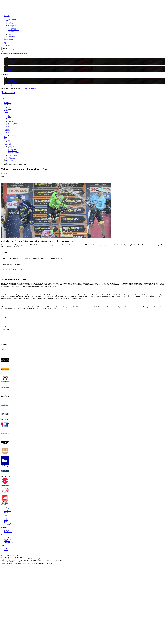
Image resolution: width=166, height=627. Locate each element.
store (5, 42)
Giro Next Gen (12, 31)
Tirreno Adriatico (12, 27)
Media (6, 65)
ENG (5, 43)
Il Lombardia (11, 36)
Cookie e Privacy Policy (28, 563)
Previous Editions (12, 82)
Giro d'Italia (11, 23)
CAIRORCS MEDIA (16, 562)
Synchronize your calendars (28, 88)
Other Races (7, 22)
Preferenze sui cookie (7, 563)
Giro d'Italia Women (13, 30)
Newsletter (8, 85)
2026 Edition (7, 57)
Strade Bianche (12, 25)
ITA (9, 45)
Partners (6, 20)
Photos (9, 70)
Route (5, 509)
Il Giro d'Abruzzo (12, 33)
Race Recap (11, 60)
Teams (9, 64)
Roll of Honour (12, 80)
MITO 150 (11, 83)
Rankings (10, 62)
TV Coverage (8, 523)
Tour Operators (12, 19)
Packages (10, 17)
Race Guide (7, 511)
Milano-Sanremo (12, 28)
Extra (5, 137)
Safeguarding (17, 563)
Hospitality (7, 16)
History (6, 77)
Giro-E (9, 141)
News (9, 68)
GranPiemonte (11, 34)
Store (9, 140)
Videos (9, 71)
